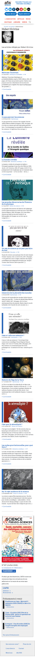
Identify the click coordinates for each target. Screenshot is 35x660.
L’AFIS (6, 588)
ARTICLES (20, 19)
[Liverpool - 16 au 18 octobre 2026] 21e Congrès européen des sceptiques (17, 624)
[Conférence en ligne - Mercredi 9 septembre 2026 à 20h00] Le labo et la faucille (17, 603)
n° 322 (20, 337)
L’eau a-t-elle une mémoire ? (13, 335)
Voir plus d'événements (11, 635)
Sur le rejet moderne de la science (15, 491)
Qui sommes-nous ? (12, 644)
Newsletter (7, 593)
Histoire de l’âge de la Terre (13, 380)
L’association (10, 19)
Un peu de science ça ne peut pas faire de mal (17, 249)
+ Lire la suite (6, 89)
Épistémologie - (15, 119)
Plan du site (27, 644)
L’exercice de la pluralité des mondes (17, 293)
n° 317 (26, 449)
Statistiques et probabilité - (16, 74)
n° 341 (24, 74)
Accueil (6, 26)
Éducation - (13, 252)
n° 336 (24, 161)
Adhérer (6, 591)
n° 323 (17, 252)
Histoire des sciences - (15, 206)
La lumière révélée (9, 159)
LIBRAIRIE (16, 22)
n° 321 (21, 381)
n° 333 (22, 206)
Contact (21, 648)
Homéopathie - (15, 337)
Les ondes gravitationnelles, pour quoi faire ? (17, 446)
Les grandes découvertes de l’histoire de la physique (17, 203)
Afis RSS (19, 653)
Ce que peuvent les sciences (13, 117)
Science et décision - (18, 493)
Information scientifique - (17, 161)
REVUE (28, 19)
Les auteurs (12, 26)
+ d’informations (10, 607)
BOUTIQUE (8, 22)
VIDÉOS (24, 22)
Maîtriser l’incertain (10, 72)
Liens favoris (10, 648)
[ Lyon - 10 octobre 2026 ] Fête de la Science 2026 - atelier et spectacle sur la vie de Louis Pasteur (18, 614)
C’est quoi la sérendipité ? (12, 424)
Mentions (9, 653)
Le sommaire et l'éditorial (11, 568)
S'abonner (8, 571)
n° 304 (25, 493)
